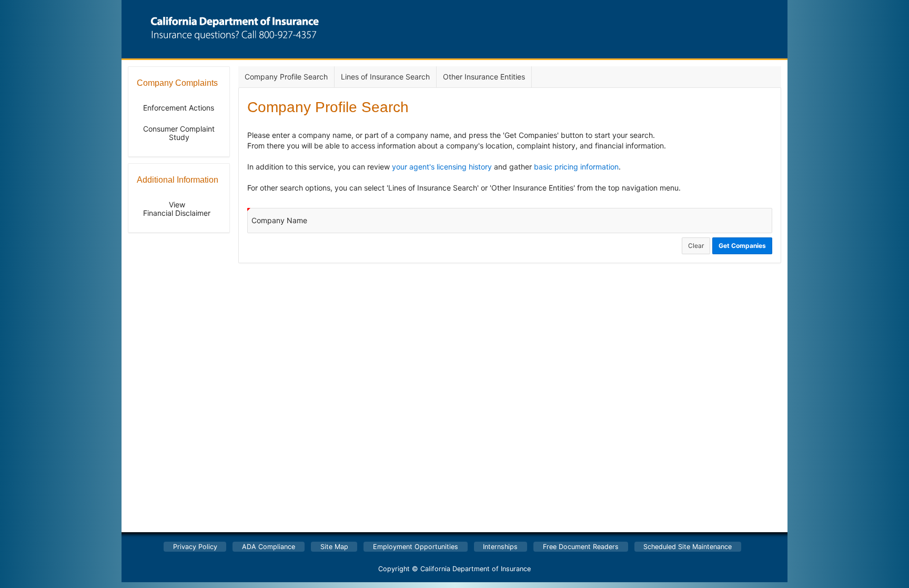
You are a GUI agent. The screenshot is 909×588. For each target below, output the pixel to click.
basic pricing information (576, 166)
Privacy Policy (195, 547)
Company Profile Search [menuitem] (286, 76)
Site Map (334, 547)
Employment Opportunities (415, 547)
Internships (500, 547)
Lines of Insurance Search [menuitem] (385, 76)
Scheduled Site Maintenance (687, 547)
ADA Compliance (268, 547)
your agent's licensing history (442, 166)
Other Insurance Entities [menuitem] (484, 76)
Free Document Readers (581, 547)
